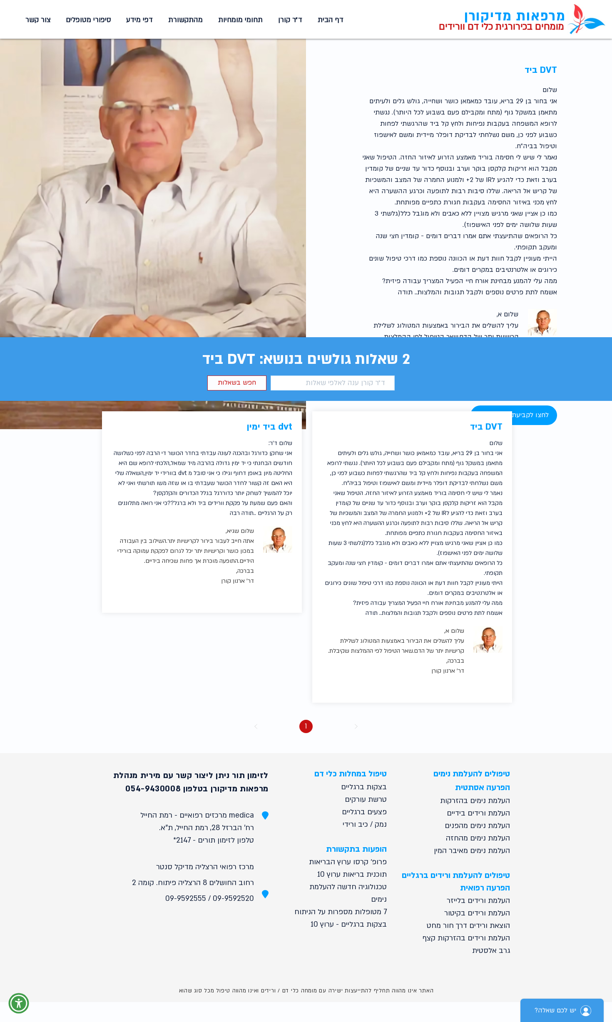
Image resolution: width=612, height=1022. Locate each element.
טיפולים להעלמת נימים (471, 773)
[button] (239, 20)
